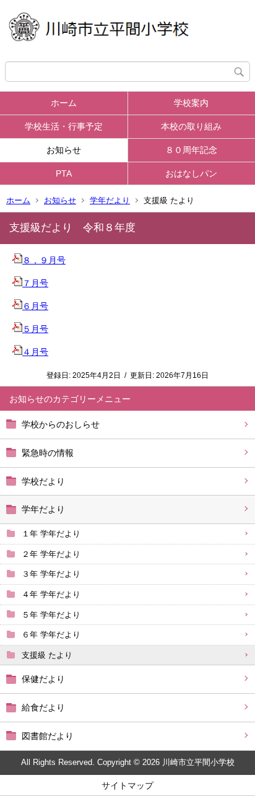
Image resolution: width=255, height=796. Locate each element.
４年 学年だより (51, 594)
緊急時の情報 (48, 453)
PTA (64, 173)
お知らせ (63, 150)
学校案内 (191, 103)
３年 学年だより (51, 574)
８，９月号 (44, 260)
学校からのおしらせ (61, 424)
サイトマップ (127, 785)
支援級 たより (47, 655)
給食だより (43, 707)
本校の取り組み (191, 126)
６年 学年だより (51, 634)
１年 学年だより (51, 533)
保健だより (43, 679)
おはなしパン (191, 173)
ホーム (64, 103)
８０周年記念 (191, 150)
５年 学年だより (51, 614)
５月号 (35, 329)
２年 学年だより (51, 554)
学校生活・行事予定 (64, 126)
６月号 (35, 306)
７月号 (35, 283)
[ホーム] (127, 30)
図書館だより (48, 736)
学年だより (110, 200)
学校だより (43, 481)
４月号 (35, 352)
